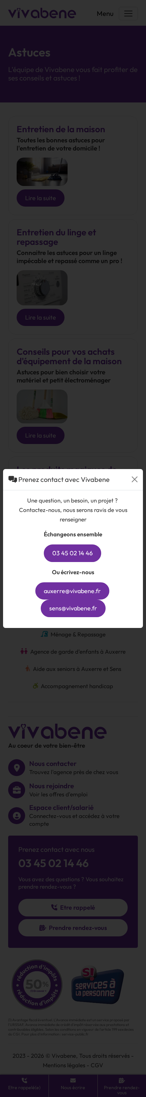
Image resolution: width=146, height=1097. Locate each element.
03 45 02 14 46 (72, 553)
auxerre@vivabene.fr (72, 591)
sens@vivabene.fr (73, 608)
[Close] (134, 479)
